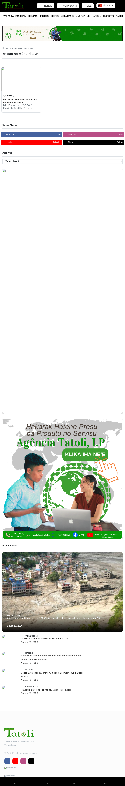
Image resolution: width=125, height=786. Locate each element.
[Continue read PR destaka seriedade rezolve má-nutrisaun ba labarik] (21, 79)
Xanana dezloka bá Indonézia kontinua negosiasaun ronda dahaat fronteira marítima (51, 657)
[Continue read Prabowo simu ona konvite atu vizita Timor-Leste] (9, 693)
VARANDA (8, 16)
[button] (16, 782)
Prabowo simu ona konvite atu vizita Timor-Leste (46, 689)
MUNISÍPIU (20, 16)
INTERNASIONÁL (14, 615)
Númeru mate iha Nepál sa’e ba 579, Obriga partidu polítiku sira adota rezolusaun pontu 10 (53, 618)
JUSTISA (80, 16)
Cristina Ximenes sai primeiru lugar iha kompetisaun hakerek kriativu (52, 674)
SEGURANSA (68, 16)
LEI (88, 16)
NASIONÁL (29, 670)
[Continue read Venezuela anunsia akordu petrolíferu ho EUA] (9, 642)
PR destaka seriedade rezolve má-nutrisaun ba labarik (20, 101)
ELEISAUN (33, 16)
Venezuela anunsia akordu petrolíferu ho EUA (44, 638)
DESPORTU (108, 16)
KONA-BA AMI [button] (69, 6)
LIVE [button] (89, 6)
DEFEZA (55, 16)
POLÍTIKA (45, 16)
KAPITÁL (96, 16)
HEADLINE (9, 95)
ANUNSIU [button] (47, 6)
